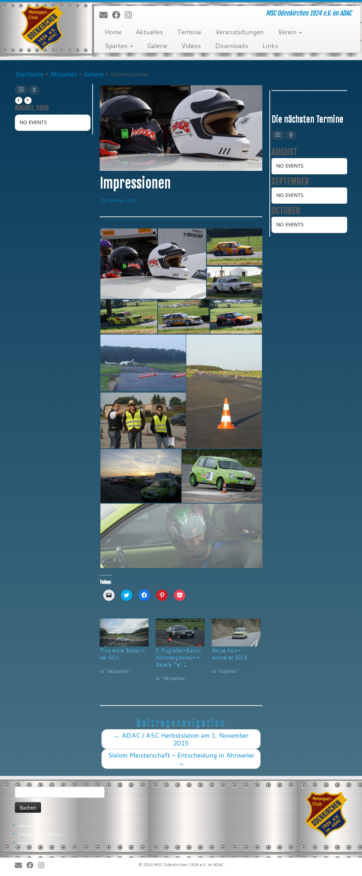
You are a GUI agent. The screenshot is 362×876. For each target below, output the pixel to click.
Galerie (157, 45)
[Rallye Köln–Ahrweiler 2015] (236, 632)
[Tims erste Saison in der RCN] (124, 632)
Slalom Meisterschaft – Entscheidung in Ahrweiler (181, 758)
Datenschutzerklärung (39, 834)
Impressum (28, 825)
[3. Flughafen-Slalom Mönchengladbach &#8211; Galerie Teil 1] (180, 632)
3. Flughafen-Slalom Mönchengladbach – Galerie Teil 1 (178, 657)
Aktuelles (149, 31)
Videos (191, 45)
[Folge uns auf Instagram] (130, 15)
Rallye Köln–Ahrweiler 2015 (229, 653)
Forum (24, 843)
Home (113, 31)
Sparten (117, 45)
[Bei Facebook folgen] (118, 15)
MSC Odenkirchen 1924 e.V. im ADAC (188, 865)
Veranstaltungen (239, 31)
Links (270, 45)
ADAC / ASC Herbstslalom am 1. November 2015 (181, 739)
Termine (189, 31)
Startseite (29, 74)
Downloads (231, 45)
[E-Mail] (105, 15)
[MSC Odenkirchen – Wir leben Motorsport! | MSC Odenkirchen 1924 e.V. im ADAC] (42, 28)
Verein (288, 31)
